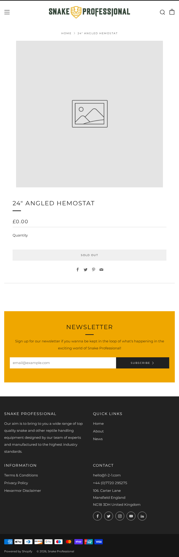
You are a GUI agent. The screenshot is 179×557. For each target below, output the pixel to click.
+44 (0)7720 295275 (110, 483)
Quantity (20, 235)
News (98, 439)
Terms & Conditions (21, 475)
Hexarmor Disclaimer (22, 490)
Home (66, 33)
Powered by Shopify (18, 551)
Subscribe (140, 363)
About (98, 431)
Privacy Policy (16, 483)
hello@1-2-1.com (107, 475)
